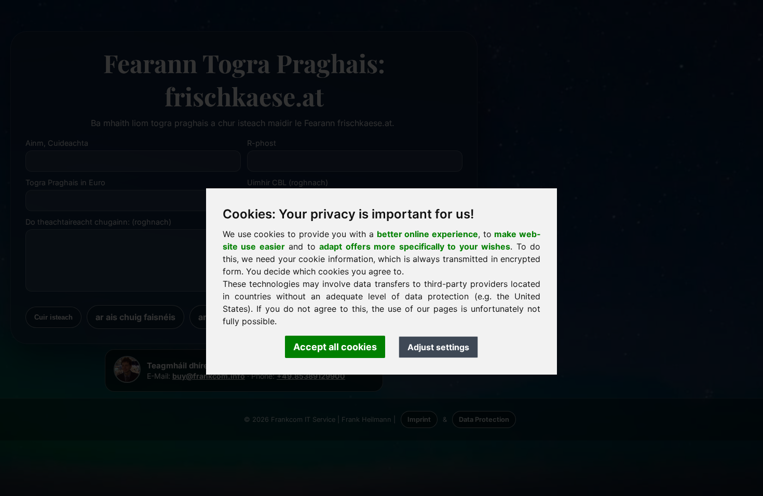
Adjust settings (438, 347)
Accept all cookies (335, 346)
